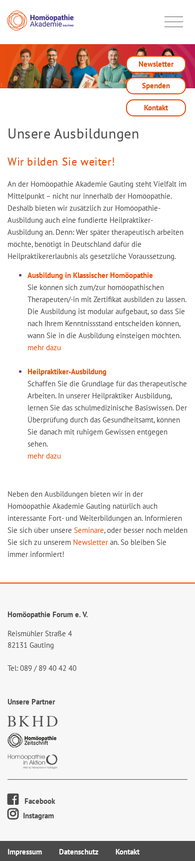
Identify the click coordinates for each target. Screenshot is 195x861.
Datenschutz (78, 851)
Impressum (25, 851)
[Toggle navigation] (174, 22)
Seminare (89, 530)
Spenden (156, 85)
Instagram (37, 815)
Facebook (36, 801)
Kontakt (156, 107)
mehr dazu (44, 347)
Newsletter (156, 64)
